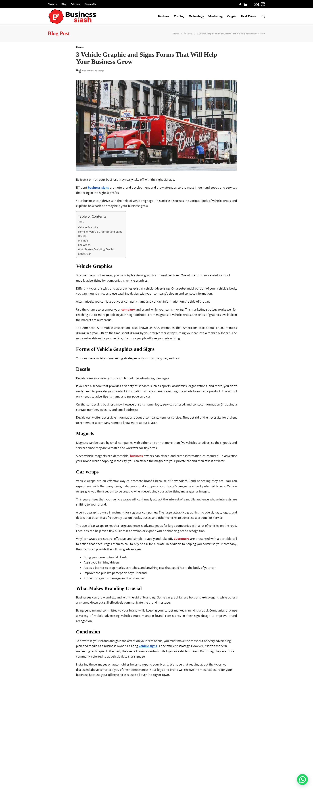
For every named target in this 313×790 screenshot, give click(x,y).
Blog (63, 4)
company (128, 309)
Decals (82, 236)
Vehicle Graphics (88, 227)
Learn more (209, 756)
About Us (52, 4)
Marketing (215, 16)
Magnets (83, 240)
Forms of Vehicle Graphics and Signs (100, 231)
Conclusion (84, 253)
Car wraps (84, 245)
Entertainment (82, 720)
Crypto (232, 16)
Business (163, 16)
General (82, 726)
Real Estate (248, 16)
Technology (196, 16)
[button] (302, 779)
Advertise (75, 4)
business (136, 456)
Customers (181, 539)
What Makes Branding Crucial (96, 249)
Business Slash (82, 707)
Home (176, 33)
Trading (179, 16)
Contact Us (90, 4)
